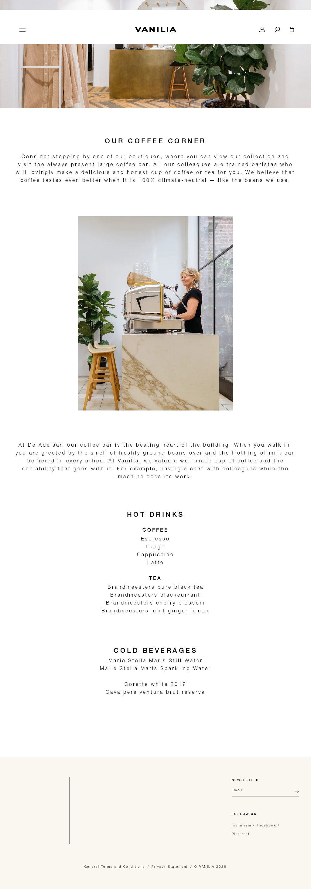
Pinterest (241, 834)
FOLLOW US (244, 814)
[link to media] (155, 68)
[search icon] (277, 29)
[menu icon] (22, 29)
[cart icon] (292, 29)
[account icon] (262, 29)
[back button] (295, 793)
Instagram (241, 825)
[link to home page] (155, 29)
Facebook (266, 825)
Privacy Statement (170, 866)
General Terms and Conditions (114, 866)
